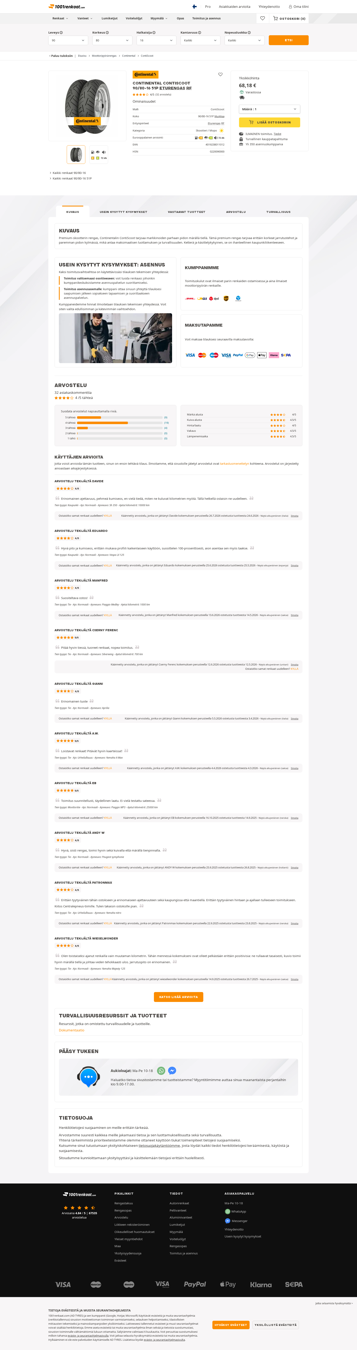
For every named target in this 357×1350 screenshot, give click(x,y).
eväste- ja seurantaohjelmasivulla (88, 1335)
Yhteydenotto (269, 6)
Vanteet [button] (83, 18)
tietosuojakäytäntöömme (159, 1145)
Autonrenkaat (179, 1203)
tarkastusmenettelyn (234, 463)
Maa (117, 1246)
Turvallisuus (278, 211)
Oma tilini (301, 6)
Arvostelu (236, 211)
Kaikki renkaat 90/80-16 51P (72, 178)
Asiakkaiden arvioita (234, 6)
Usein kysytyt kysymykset (124, 211)
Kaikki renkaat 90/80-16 (69, 173)
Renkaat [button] (58, 18)
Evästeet (120, 1260)
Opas (180, 18)
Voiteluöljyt (134, 18)
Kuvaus (72, 211)
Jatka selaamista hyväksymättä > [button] (334, 1303)
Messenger (240, 1221)
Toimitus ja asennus (206, 18)
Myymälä (157, 18)
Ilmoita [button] (294, 515)
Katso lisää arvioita (178, 997)
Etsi (289, 40)
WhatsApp (238, 1211)
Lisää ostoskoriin (273, 122)
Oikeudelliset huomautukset (134, 1232)
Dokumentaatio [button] (71, 1030)
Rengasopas (123, 1210)
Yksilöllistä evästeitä (276, 1325)
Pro (208, 6)
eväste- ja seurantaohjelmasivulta (164, 1340)
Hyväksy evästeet (231, 1325)
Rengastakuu (123, 1203)
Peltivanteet (178, 1210)
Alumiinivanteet (181, 1217)
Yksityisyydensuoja (127, 1253)
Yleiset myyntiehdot (128, 1239)
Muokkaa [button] (219, 116)
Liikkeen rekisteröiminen (132, 1224)
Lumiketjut (110, 18)
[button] (115, 417)
